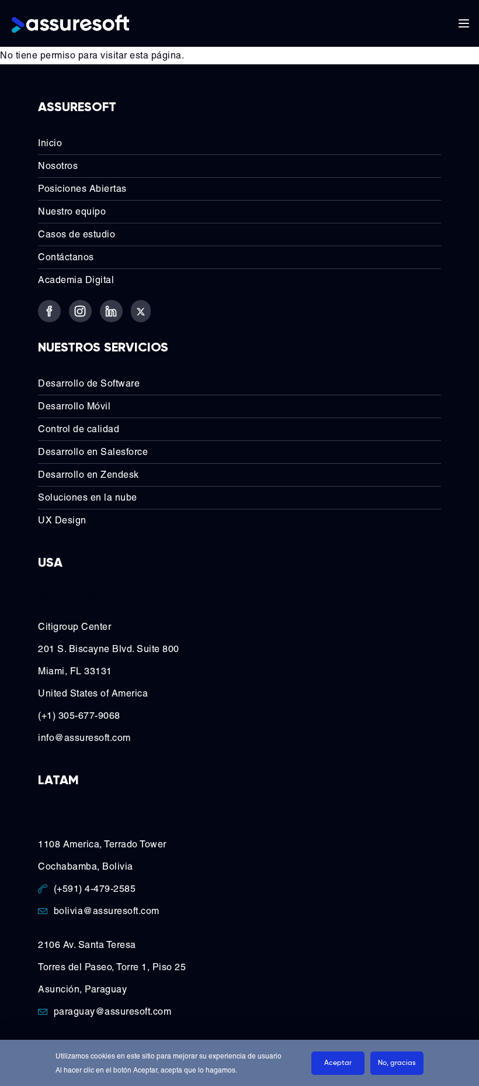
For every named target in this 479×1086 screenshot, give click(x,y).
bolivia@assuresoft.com (106, 910)
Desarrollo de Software (89, 383)
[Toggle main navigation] (463, 23)
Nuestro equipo (72, 211)
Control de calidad (78, 429)
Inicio (50, 143)
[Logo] (70, 23)
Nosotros (58, 165)
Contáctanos (66, 257)
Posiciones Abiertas (82, 188)
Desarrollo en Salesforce (93, 451)
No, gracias (397, 1063)
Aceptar (338, 1063)
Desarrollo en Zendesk (88, 474)
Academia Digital (76, 279)
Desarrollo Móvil (74, 406)
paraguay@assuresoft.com (113, 1011)
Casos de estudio (76, 234)
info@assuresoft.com (84, 737)
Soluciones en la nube (87, 497)
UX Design (62, 520)
